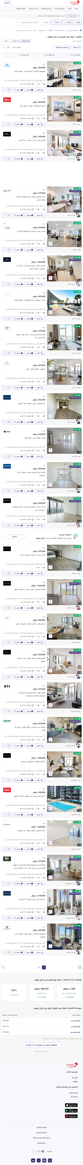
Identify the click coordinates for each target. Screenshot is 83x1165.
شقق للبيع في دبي (72, 30)
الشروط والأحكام (42, 1127)
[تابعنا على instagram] (50, 1160)
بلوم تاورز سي (75, 1032)
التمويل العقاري (20, 8)
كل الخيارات (26, 41)
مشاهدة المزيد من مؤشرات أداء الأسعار (41, 1045)
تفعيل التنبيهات (61, 47)
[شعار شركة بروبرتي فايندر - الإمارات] (75, 3)
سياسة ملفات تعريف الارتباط (41, 1137)
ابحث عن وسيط (33, 8)
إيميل (28, 90)
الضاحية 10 (50, 30)
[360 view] (75, 211)
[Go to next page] (3, 967)
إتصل (38, 90)
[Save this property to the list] (9, 90)
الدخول (7, 2)
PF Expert (74, 1096)
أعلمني (14, 536)
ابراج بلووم (72, 15)
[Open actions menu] (4, 90)
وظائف (75, 1081)
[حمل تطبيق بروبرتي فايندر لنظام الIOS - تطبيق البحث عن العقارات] (71, 1105)
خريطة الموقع (41, 1142)
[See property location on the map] (50, 84)
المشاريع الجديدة (59, 8)
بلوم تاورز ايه (75, 1020)
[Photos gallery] (64, 74)
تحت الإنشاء (16, 41)
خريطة (75, 47)
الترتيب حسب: (16, 47)
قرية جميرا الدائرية (60, 30)
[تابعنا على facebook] (44, 1160)
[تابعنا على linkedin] (33, 1160)
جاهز (6, 41)
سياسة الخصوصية (41, 1132)
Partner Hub (73, 1092)
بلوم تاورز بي (75, 1026)
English (49, 1151)
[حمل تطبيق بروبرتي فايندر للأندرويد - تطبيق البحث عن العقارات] (71, 1111)
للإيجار (70, 8)
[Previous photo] (49, 74)
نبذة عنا (75, 1077)
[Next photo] (80, 74)
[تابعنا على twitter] (39, 1160)
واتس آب (17, 90)
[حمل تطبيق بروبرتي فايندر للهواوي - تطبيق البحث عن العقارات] (71, 1116)
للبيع (76, 8)
